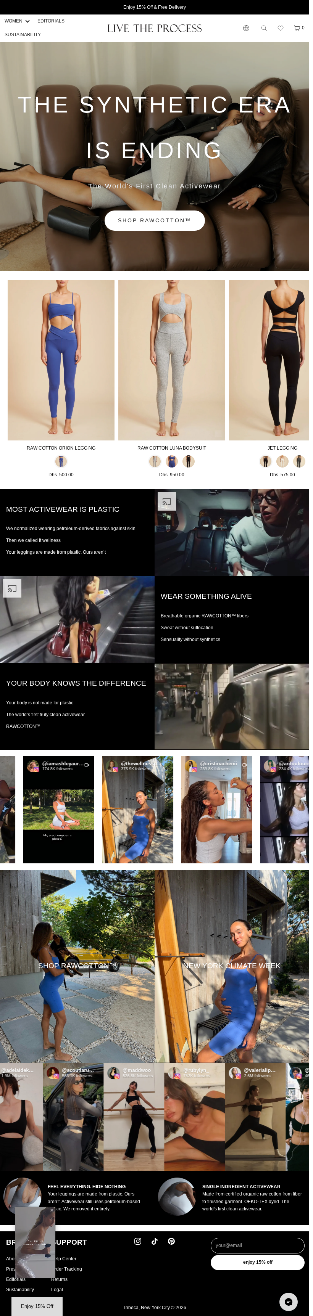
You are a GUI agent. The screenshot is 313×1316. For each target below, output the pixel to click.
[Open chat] (288, 1302)
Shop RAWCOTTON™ (155, 220)
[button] (280, 28)
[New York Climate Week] (232, 966)
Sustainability (20, 1289)
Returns (59, 1279)
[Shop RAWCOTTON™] (77, 966)
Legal (57, 1289)
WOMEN (14, 21)
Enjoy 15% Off (258, 1262)
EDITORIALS (51, 21)
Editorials (16, 1279)
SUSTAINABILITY (23, 34)
